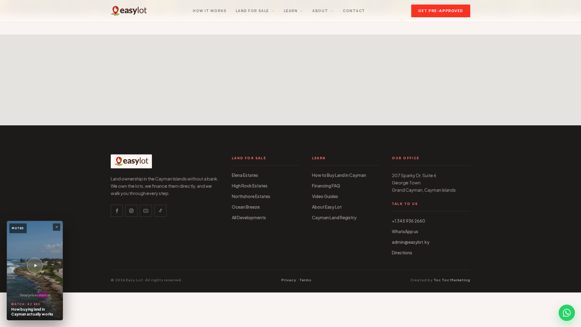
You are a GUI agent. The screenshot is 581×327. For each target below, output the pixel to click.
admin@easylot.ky (410, 242)
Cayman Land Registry (334, 217)
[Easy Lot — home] (129, 11)
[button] (35, 270)
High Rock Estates (250, 185)
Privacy (288, 280)
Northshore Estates (251, 196)
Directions (402, 252)
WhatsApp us (405, 231)
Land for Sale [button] (252, 10)
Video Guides (325, 196)
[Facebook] (117, 211)
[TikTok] (160, 211)
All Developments (249, 217)
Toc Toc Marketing (452, 280)
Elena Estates (245, 175)
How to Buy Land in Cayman (339, 175)
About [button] (320, 10)
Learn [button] (291, 10)
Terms (305, 280)
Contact (354, 10)
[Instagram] (131, 211)
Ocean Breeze (246, 207)
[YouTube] (146, 211)
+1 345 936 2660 (408, 220)
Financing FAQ (326, 185)
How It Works (209, 10)
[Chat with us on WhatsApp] (567, 313)
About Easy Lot (327, 207)
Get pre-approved (440, 10)
